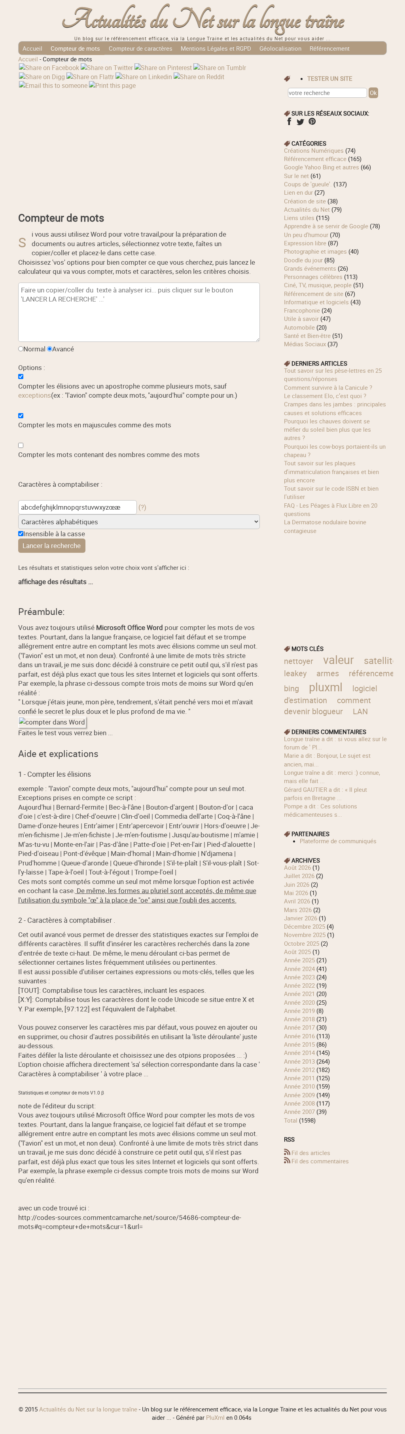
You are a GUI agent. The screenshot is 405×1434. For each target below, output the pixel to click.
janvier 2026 (300, 918)
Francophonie (302, 310)
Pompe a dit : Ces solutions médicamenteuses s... (320, 810)
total (291, 1120)
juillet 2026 (299, 876)
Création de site (305, 201)
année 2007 (299, 1111)
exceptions (34, 395)
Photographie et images (315, 251)
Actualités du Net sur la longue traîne (202, 20)
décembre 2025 (304, 926)
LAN (360, 711)
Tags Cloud (152, 62)
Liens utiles (299, 218)
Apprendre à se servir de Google (326, 226)
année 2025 (299, 960)
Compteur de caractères (140, 48)
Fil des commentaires (320, 1161)
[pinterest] (312, 124)
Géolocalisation (280, 48)
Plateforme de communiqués (338, 841)
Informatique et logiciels (316, 302)
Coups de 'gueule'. (308, 184)
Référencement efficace (315, 159)
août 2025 (297, 952)
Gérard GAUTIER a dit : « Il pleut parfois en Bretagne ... (325, 793)
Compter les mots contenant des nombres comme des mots (109, 454)
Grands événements (310, 268)
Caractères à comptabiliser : (60, 484)
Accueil (32, 48)
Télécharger (112, 62)
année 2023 (299, 977)
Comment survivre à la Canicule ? (328, 387)
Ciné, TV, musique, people (318, 285)
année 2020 (299, 1002)
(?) (142, 507)
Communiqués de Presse (56, 62)
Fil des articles (310, 1153)
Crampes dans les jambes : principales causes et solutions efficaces (335, 408)
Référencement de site (313, 294)
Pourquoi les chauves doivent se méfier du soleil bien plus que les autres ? (327, 429)
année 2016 (299, 1036)
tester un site (329, 78)
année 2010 (299, 1086)
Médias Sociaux (305, 344)
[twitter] (300, 124)
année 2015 (299, 1044)
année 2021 (299, 994)
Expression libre (305, 243)
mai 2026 (296, 893)
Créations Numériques (314, 150)
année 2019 (299, 1011)
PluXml (215, 1417)
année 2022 (299, 985)
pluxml (326, 686)
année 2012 (299, 1070)
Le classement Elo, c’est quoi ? (325, 396)
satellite (380, 660)
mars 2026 (298, 910)
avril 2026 (297, 901)
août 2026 (297, 867)
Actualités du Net (307, 209)
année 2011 (299, 1078)
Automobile (299, 327)
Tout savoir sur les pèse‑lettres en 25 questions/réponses (333, 374)
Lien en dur (298, 192)
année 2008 (299, 1103)
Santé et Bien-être (307, 336)
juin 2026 (296, 884)
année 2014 (299, 1053)
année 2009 (299, 1095)
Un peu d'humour (306, 235)
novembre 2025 (305, 935)
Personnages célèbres (313, 277)
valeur (338, 659)
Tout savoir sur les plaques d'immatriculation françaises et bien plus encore (331, 471)
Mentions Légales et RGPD (216, 48)
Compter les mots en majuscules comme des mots (94, 424)
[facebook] (289, 124)
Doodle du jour (303, 260)
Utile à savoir (301, 318)
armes (327, 673)
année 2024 (299, 969)
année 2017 (299, 1027)
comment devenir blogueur (327, 706)
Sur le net (296, 176)
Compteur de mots (75, 48)
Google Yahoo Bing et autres (321, 167)
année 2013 (299, 1061)
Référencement (330, 48)
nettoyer (298, 661)
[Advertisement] (139, 145)
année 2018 (299, 1019)
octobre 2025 (301, 943)
